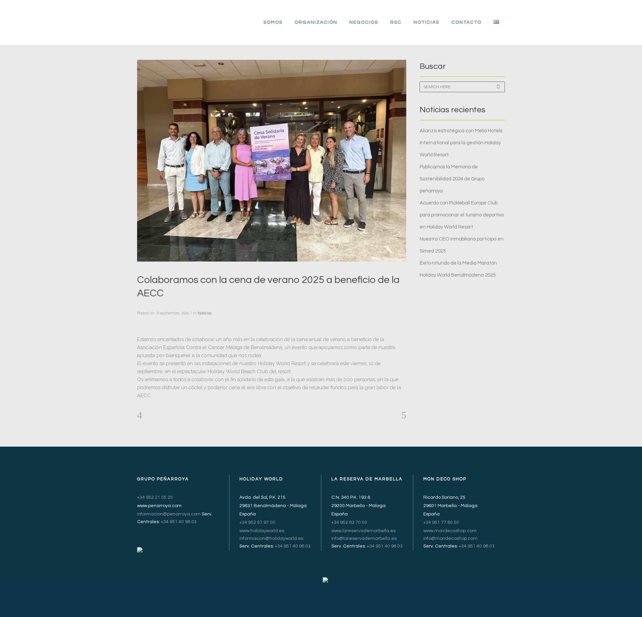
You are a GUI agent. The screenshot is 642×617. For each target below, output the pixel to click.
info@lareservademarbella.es (364, 538)
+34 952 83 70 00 (349, 522)
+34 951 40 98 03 (179, 521)
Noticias (205, 313)
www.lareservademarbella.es (363, 530)
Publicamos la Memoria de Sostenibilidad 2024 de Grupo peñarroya (452, 178)
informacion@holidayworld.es (271, 538)
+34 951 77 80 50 (441, 522)
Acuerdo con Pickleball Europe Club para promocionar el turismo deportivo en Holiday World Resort (462, 214)
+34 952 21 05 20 (155, 497)
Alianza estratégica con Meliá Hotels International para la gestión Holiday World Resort (461, 142)
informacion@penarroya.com (169, 514)
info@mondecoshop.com (450, 538)
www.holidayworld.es (261, 530)
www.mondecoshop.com (449, 530)
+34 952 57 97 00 (257, 522)
